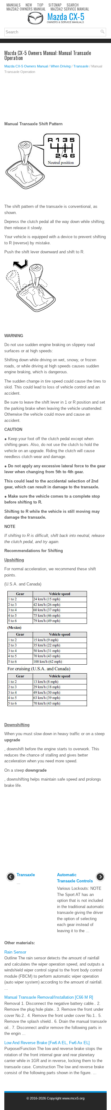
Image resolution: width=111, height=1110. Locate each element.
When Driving (61, 66)
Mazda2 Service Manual (70, 8)
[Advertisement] (55, 99)
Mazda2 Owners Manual (26, 8)
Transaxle (80, 66)
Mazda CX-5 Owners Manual (26, 66)
